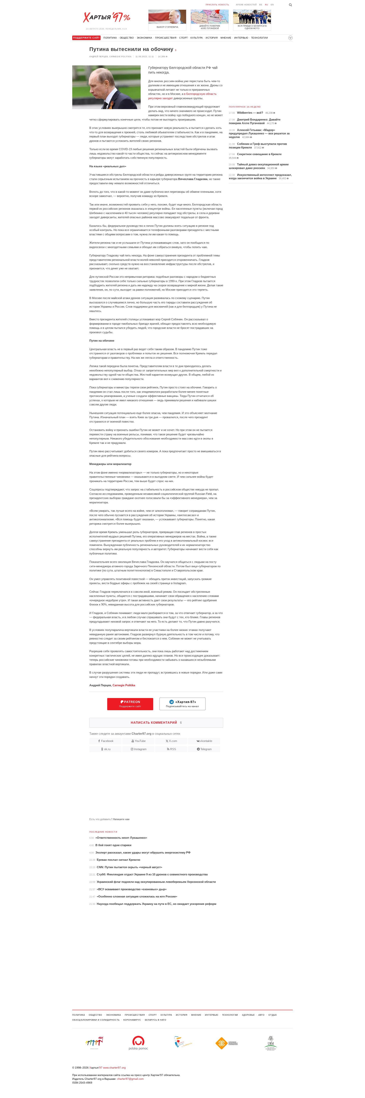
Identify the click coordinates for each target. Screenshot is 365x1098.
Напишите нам (121, 819)
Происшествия (165, 37)
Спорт (183, 37)
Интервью (241, 37)
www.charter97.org (114, 1067)
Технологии (259, 37)
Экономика (144, 37)
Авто (261, 1015)
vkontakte (206, 741)
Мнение (226, 37)
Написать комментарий (156, 722)
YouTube (140, 741)
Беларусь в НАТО (155, 1020)
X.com (173, 741)
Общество (127, 37)
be (260, 5)
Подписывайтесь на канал (182, 704)
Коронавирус (132, 1020)
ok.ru (107, 749)
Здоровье (248, 1015)
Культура (196, 37)
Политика (110, 37)
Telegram (206, 749)
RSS (173, 749)
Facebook (107, 741)
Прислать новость (217, 5)
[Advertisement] (147, 786)
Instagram (140, 749)
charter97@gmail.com (130, 1078)
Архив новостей (246, 5)
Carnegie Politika (124, 685)
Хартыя (106, 17)
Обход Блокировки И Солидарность (96, 1020)
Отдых (272, 1015)
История (212, 37)
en (272, 5)
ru (266, 5)
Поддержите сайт (130, 704)
